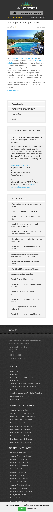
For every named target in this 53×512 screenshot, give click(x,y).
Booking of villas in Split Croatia (23, 22)
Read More (31, 508)
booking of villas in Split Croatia (24, 58)
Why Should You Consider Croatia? (25, 269)
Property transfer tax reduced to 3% (24, 211)
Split (29, 65)
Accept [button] (21, 509)
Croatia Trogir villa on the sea (22, 279)
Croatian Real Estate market (22, 274)
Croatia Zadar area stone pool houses (25, 314)
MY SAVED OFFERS (37, 17)
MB (15, 27)
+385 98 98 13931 (15, 355)
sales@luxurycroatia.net (19, 165)
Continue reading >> (14, 91)
